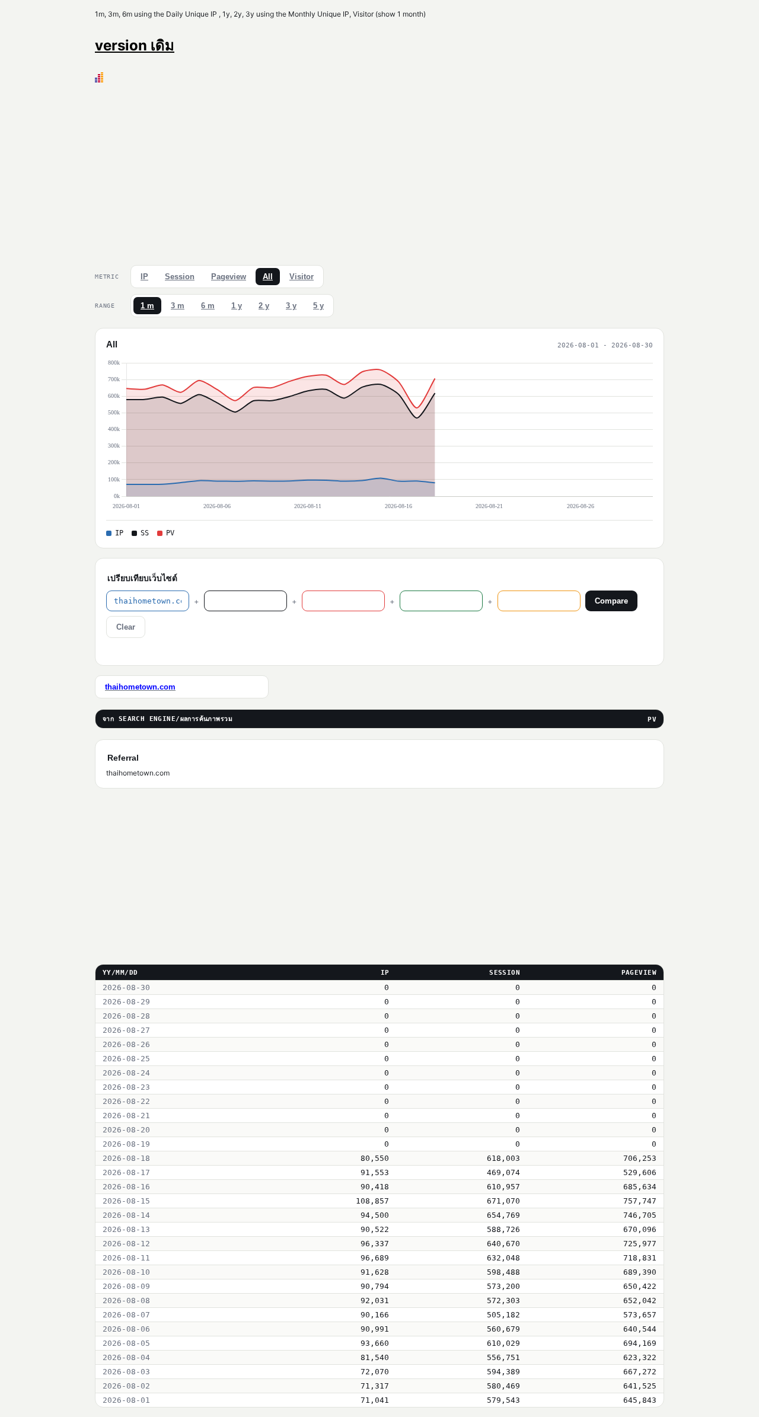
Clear (125, 627)
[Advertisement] (379, 171)
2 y (264, 305)
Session (179, 276)
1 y (236, 305)
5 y (318, 305)
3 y (291, 305)
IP (144, 276)
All (268, 276)
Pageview (228, 276)
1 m (147, 305)
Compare (611, 600)
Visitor (301, 276)
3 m (177, 305)
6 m (208, 305)
